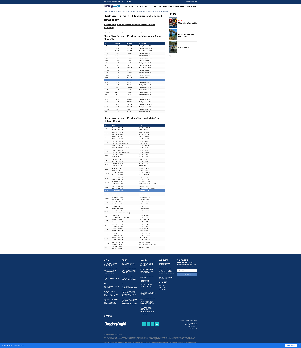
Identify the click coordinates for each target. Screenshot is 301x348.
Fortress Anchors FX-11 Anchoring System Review (165, 271)
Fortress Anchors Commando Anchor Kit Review (166, 274)
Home (105, 11)
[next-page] (172, 56)
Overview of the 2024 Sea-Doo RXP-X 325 (111, 279)
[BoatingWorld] (112, 6)
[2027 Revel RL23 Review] (173, 47)
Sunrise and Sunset (123, 25)
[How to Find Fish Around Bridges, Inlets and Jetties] (173, 34)
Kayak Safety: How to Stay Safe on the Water (146, 272)
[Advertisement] (183, 69)
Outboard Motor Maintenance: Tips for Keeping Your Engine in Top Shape (129, 288)
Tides (106, 25)
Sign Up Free (187, 274)
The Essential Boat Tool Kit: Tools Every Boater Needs (129, 292)
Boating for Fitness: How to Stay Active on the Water (147, 269)
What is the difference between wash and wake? (110, 303)
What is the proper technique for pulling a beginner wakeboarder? (111, 296)
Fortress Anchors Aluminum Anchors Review (166, 278)
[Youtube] (130, 1)
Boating (180, 20)
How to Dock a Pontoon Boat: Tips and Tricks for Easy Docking (111, 275)
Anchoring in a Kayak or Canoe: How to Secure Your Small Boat (147, 276)
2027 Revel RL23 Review (183, 48)
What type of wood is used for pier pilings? (111, 287)
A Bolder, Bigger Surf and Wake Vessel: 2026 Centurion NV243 (147, 298)
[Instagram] (125, 1)
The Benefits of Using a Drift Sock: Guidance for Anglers (129, 279)
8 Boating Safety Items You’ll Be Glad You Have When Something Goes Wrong (187, 23)
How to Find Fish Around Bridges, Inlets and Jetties (186, 35)
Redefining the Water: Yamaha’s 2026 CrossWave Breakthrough (146, 308)
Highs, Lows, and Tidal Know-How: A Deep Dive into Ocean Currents (129, 271)
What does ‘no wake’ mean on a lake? (111, 300)
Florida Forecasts (123, 11)
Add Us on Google (291, 345)
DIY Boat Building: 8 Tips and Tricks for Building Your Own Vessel (129, 296)
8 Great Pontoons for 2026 (110, 268)
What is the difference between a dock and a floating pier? (109, 291)
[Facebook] (122, 1)
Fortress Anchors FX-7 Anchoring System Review (165, 267)
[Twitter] (127, 1)
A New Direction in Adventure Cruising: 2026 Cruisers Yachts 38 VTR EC (148, 293)
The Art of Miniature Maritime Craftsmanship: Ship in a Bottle (129, 300)
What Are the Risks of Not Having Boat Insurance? (110, 271)
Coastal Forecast (149, 25)
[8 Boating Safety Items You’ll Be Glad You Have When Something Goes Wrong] (173, 22)
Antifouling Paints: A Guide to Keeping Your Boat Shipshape (129, 304)
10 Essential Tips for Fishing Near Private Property (129, 275)
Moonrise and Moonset (136, 25)
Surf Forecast (108, 28)
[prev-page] (170, 56)
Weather (113, 25)
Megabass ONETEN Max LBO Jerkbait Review (165, 264)
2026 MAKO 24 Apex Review (146, 286)
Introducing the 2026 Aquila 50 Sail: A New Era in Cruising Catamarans (147, 313)
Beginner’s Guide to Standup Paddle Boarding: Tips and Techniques (147, 264)
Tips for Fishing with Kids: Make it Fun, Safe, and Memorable (129, 267)
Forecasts (112, 11)
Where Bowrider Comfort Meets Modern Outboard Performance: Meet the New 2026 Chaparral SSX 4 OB (147, 303)
